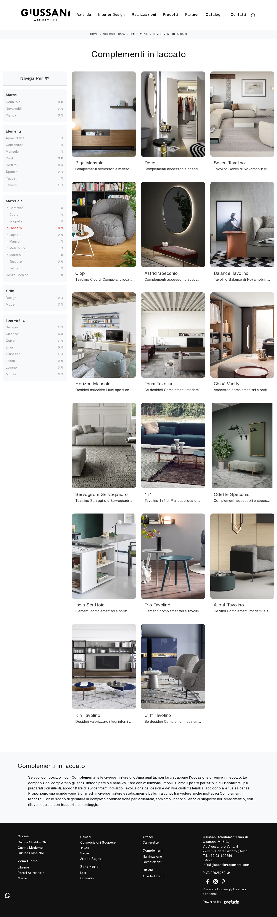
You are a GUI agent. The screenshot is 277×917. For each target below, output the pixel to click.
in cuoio (12, 214)
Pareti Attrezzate (31, 873)
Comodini (87, 878)
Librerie (23, 867)
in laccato (14, 228)
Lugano (11, 367)
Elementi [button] (13, 131)
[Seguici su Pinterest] (222, 881)
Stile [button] (10, 291)
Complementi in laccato (170, 34)
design (11, 298)
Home (94, 34)
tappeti (12, 178)
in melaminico (16, 248)
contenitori (14, 145)
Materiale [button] (14, 201)
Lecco (10, 361)
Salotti (85, 837)
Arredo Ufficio (153, 876)
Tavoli (84, 848)
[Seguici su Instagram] (215, 881)
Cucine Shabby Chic (33, 842)
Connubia (13, 102)
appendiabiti (15, 138)
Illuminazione (152, 856)
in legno (12, 235)
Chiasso (12, 334)
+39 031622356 (220, 855)
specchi (12, 171)
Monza (11, 374)
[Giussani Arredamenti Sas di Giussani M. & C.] (45, 15)
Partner (192, 14)
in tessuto (14, 261)
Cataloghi (215, 14)
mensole (12, 151)
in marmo (13, 241)
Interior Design (111, 14)
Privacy (208, 889)
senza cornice (17, 275)
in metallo (13, 255)
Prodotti (170, 14)
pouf (9, 158)
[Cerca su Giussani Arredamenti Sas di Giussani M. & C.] (253, 15)
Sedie (84, 853)
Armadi (148, 837)
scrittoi (12, 165)
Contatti (238, 14)
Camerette (151, 842)
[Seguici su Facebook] (207, 881)
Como (10, 340)
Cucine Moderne (30, 847)
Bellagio (12, 327)
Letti (83, 873)
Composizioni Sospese (98, 842)
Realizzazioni (144, 14)
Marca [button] (11, 95)
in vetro (12, 268)
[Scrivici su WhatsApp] (7, 895)
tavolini (11, 185)
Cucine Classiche (31, 853)
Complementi (139, 34)
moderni (12, 304)
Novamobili (14, 108)
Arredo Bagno (90, 858)
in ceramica (15, 208)
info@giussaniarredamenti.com (226, 865)
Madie (22, 878)
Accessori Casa (114, 34)
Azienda (84, 14)
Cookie (222, 889)
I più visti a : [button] (16, 320)
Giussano (13, 354)
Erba (9, 347)
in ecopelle (14, 221)
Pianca (11, 115)
